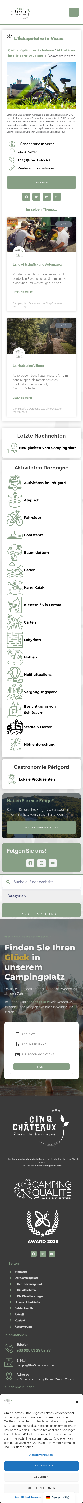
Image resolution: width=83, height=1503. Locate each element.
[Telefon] (8, 1348)
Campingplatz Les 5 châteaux (31, 50)
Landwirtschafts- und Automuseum (38, 264)
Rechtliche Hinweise (28, 1497)
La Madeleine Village (28, 366)
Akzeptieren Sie (41, 1466)
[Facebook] (30, 863)
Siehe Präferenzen (41, 1488)
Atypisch (36, 56)
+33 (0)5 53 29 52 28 (33, 1350)
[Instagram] (41, 863)
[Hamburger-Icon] (74, 12)
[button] (77, 1402)
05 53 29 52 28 (41, 1002)
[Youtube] (53, 863)
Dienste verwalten (41, 1454)
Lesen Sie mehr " (23, 292)
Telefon (22, 1345)
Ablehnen (41, 1477)
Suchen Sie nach (41, 914)
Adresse (23, 1374)
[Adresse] (8, 1375)
